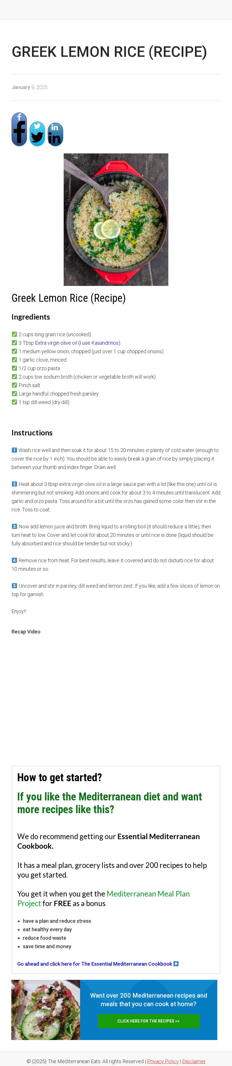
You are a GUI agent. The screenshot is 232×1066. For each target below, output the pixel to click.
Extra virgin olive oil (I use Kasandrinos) (77, 343)
